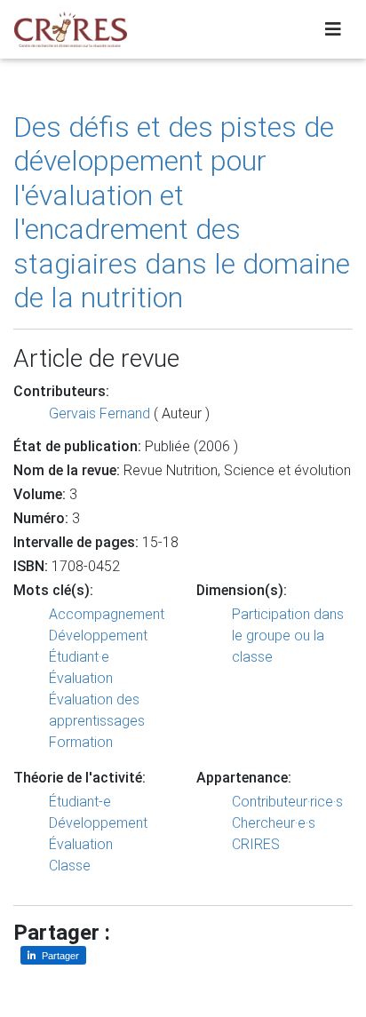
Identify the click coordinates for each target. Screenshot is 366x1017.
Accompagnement (106, 614)
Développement (98, 635)
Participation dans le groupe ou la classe (288, 635)
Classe (70, 865)
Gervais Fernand (99, 413)
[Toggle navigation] (333, 29)
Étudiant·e (79, 656)
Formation (81, 742)
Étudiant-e (80, 801)
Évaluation (81, 678)
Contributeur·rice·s (287, 801)
